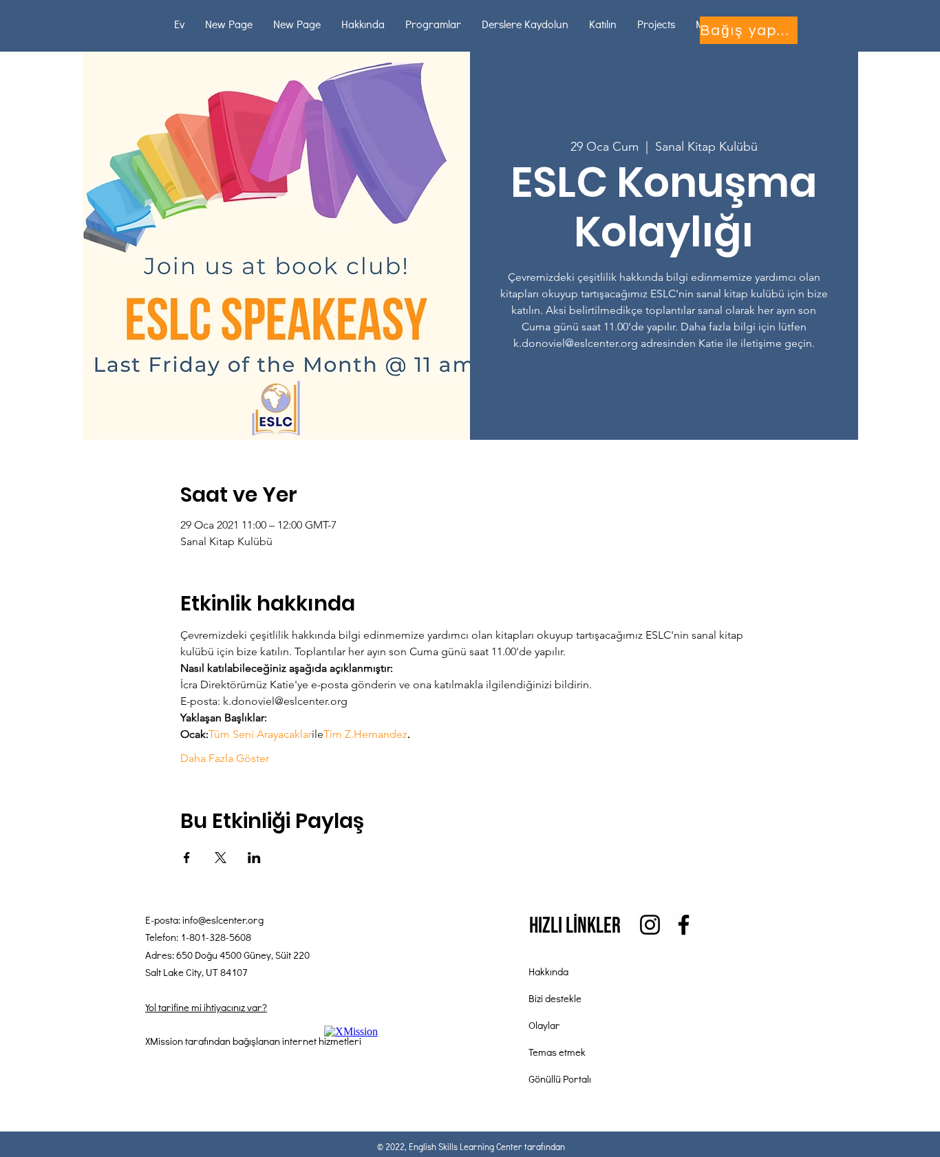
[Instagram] (650, 924)
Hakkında (548, 971)
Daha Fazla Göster (224, 758)
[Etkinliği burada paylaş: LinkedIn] (254, 857)
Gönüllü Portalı (559, 1078)
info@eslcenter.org (223, 919)
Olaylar (544, 1025)
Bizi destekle (554, 998)
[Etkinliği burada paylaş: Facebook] (186, 857)
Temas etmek (557, 1052)
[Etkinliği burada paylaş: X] (220, 857)
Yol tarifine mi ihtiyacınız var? (206, 1007)
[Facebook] (683, 924)
